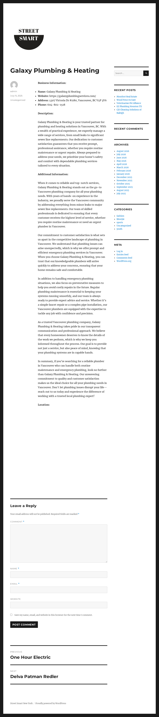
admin (13, 91)
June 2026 (122, 157)
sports (120, 222)
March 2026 (123, 167)
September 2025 (125, 187)
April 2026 (122, 164)
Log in (120, 251)
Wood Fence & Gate (126, 100)
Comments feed (124, 258)
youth (119, 229)
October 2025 (123, 183)
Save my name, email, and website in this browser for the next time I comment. (53, 615)
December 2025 (124, 177)
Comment (17, 521)
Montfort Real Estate (127, 96)
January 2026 (123, 174)
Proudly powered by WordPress (50, 703)
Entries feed (122, 254)
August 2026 (123, 151)
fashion (120, 216)
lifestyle (120, 219)
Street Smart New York (21, 703)
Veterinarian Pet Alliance (129, 103)
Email (15, 584)
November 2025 (124, 180)
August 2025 (123, 190)
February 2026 (124, 170)
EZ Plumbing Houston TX (129, 106)
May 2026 (121, 161)
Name (14, 568)
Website (15, 599)
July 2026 (121, 154)
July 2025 (121, 193)
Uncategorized (17, 100)
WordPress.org (124, 261)
